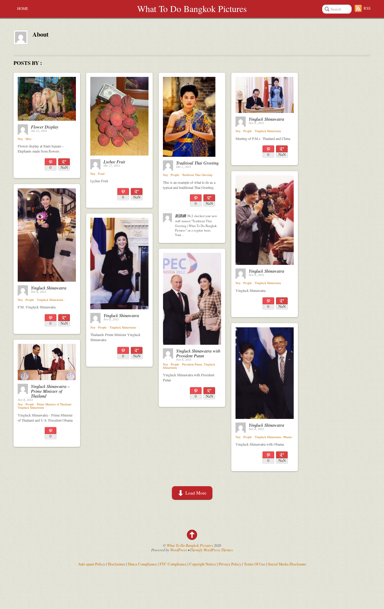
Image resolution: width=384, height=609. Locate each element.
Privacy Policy (230, 564)
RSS (367, 8)
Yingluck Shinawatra (266, 119)
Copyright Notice (202, 564)
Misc (29, 139)
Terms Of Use (254, 564)
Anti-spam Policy (91, 564)
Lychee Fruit (114, 162)
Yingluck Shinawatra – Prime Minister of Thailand (50, 391)
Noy (20, 139)
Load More (195, 493)
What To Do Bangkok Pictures (192, 8)
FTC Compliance (173, 564)
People (175, 175)
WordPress (178, 549)
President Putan (192, 364)
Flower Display (44, 127)
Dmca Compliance (142, 564)
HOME (22, 8)
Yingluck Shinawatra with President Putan (198, 353)
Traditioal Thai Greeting (197, 163)
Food (101, 173)
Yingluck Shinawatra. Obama (273, 437)
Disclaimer (116, 564)
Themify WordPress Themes (211, 549)
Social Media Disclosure (287, 564)
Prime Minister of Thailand (54, 404)
